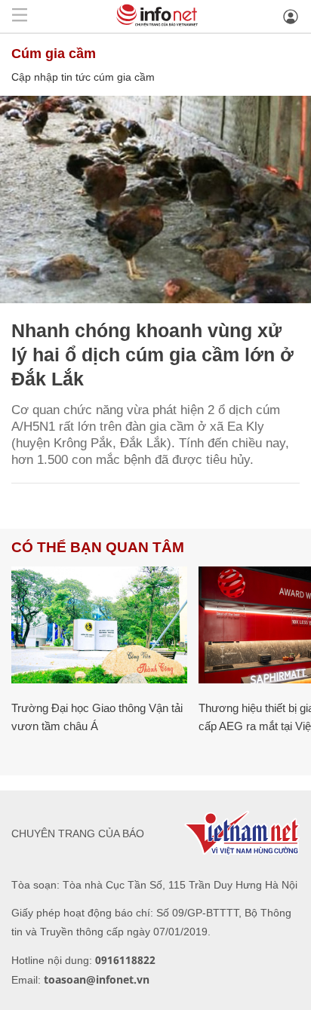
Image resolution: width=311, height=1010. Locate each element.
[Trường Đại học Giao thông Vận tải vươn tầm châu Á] (99, 624)
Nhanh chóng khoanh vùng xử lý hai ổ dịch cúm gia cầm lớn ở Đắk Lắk (152, 354)
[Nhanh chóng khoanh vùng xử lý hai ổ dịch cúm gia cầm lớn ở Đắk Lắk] (155, 199)
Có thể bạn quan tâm (97, 547)
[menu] (20, 16)
